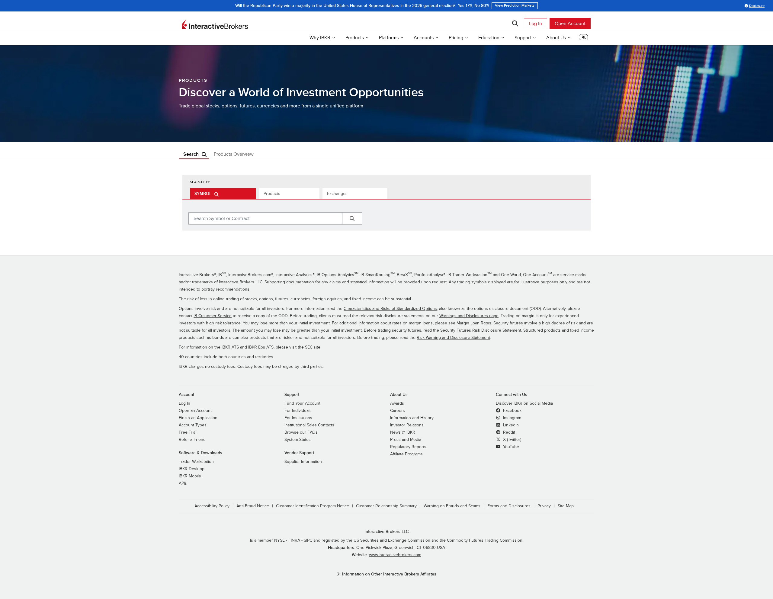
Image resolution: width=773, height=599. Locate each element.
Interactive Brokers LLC (386, 531)
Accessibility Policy (211, 505)
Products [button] (354, 38)
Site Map (566, 505)
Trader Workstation (196, 461)
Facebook (511, 410)
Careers (397, 410)
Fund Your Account (302, 403)
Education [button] (488, 38)
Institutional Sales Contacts (309, 425)
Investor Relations (407, 425)
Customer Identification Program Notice (312, 505)
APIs (183, 483)
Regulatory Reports (408, 446)
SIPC (308, 540)
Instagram (511, 417)
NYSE (279, 540)
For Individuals (298, 410)
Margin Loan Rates (474, 323)
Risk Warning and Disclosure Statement (453, 337)
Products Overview (234, 154)
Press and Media (405, 439)
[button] (583, 38)
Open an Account (195, 410)
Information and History (412, 417)
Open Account (570, 24)
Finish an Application (198, 417)
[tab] (223, 193)
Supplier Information (303, 461)
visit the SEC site (304, 347)
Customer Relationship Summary (386, 505)
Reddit (508, 432)
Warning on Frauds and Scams (452, 505)
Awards (397, 403)
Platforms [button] (389, 38)
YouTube (510, 446)
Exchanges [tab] (337, 193)
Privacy (544, 505)
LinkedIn (510, 425)
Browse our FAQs (301, 432)
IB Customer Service (213, 315)
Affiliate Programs (406, 454)
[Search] (514, 23)
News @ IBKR (402, 432)
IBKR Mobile (190, 476)
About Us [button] (556, 38)
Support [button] (523, 38)
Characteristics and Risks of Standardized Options (390, 308)
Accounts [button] (424, 38)
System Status (297, 439)
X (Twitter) (511, 439)
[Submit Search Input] (352, 218)
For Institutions (298, 417)
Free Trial (187, 432)
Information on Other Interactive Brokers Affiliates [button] (389, 574)
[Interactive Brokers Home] (215, 24)
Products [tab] (272, 193)
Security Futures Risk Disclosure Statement (480, 330)
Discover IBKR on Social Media (524, 403)
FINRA (294, 540)
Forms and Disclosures (509, 505)
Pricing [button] (456, 38)
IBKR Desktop (191, 468)
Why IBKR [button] (320, 38)
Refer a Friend (192, 439)
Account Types (193, 425)
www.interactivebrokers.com (395, 554)
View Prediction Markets (514, 5)
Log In (535, 24)
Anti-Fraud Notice (252, 505)
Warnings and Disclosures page (469, 315)
